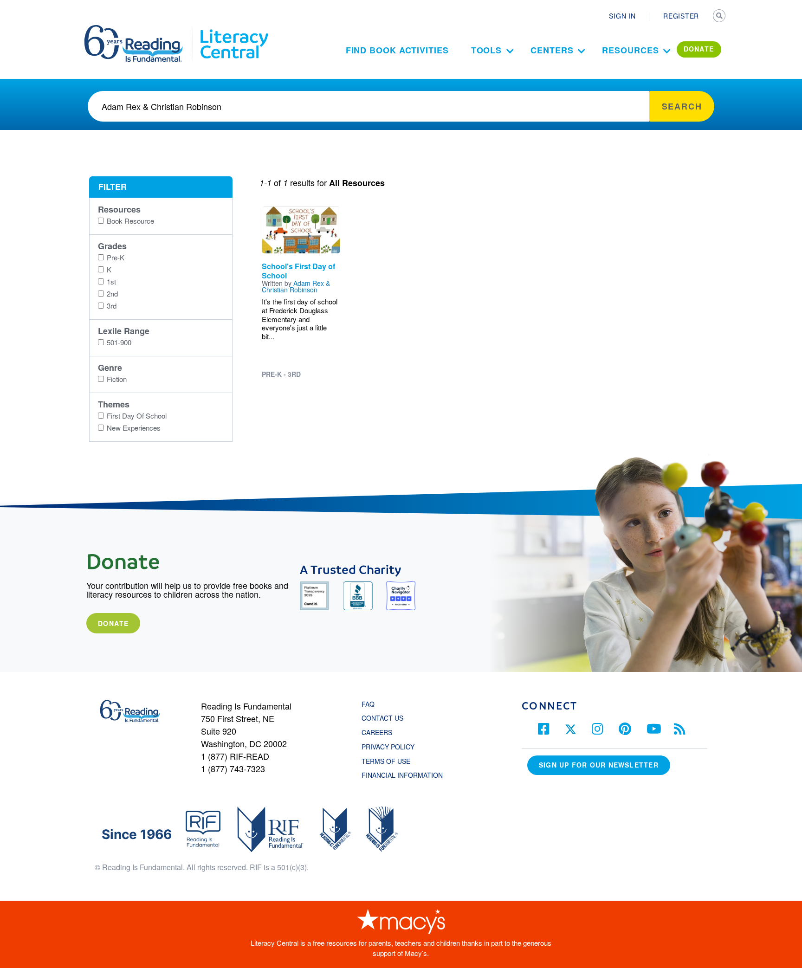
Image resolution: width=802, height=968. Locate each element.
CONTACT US (385, 718)
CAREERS (377, 732)
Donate (113, 623)
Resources (630, 50)
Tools (486, 50)
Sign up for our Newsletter (599, 764)
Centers (551, 50)
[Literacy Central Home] (233, 29)
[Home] (140, 29)
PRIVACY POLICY (388, 746)
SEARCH (720, 17)
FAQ (368, 704)
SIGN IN (622, 15)
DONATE (699, 48)
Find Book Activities (397, 50)
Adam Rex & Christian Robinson (296, 286)
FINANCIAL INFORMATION (402, 775)
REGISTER (681, 15)
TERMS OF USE (391, 761)
